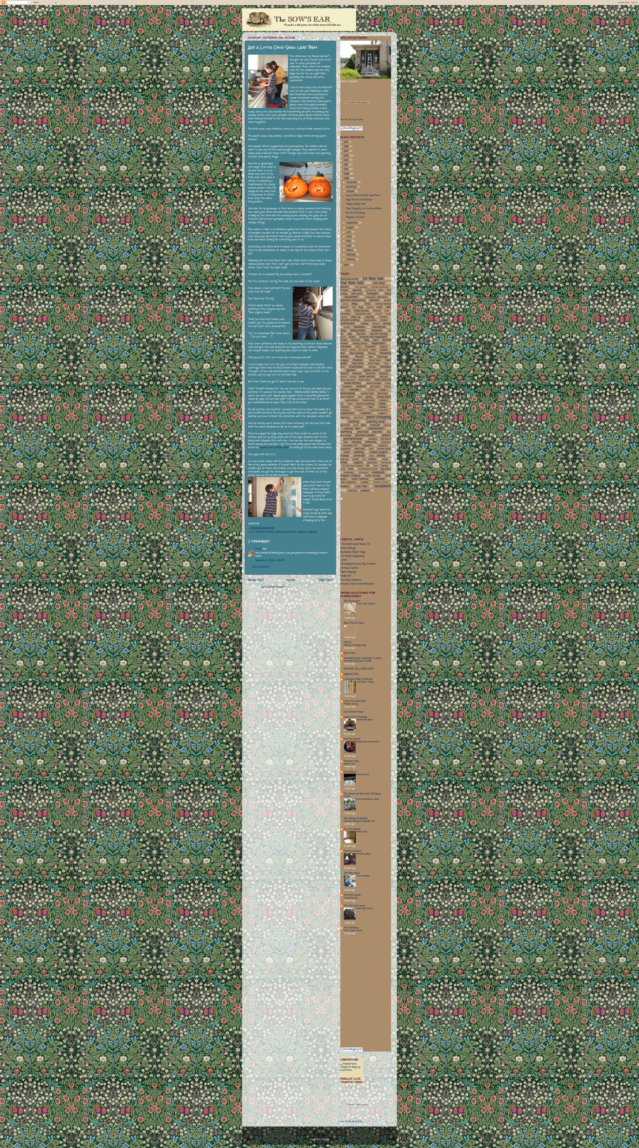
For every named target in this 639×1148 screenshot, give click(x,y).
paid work (358, 417)
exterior (343, 350)
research (383, 445)
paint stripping (378, 417)
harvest (343, 377)
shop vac (344, 459)
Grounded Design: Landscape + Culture (363, 658)
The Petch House (352, 895)
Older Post (325, 580)
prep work (377, 432)
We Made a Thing (365, 682)
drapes (352, 337)
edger (375, 340)
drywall (343, 340)
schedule (344, 456)
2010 (346, 169)
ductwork (355, 340)
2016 (346, 146)
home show (364, 380)
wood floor (361, 486)
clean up (355, 317)
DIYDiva (347, 642)
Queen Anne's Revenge (355, 717)
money (382, 407)
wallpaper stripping (350, 475)
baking (388, 293)
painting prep (375, 422)
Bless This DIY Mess (354, 623)
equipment (378, 343)
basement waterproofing (352, 300)
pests (356, 425)
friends (270, 532)
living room (384, 397)
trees (350, 469)
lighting (369, 397)
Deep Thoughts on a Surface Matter (364, 208)
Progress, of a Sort (355, 217)
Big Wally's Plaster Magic (353, 552)
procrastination (353, 439)
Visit (351, 119)
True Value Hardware (350, 580)
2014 (346, 151)
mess (382, 404)
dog (349, 334)
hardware (383, 373)
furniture (385, 367)
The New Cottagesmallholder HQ (359, 821)
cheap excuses (361, 311)
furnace (372, 367)
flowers (359, 357)
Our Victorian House (354, 712)
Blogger (325, 1139)
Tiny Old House (351, 928)
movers (360, 410)
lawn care (383, 393)
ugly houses (385, 469)
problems (386, 435)
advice (344, 287)
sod (364, 459)
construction (370, 320)
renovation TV (350, 445)
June (349, 236)
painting (354, 422)
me (341, 403)
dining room (357, 331)
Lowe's (343, 560)
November (352, 187)
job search (375, 386)
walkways (363, 472)
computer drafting (349, 320)
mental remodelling (365, 403)
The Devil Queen (352, 829)
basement (351, 297)
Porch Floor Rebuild (366, 603)
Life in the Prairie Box (355, 701)
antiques (344, 290)
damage (387, 324)
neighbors (366, 413)
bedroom (387, 300)
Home (291, 580)
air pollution (361, 287)
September (352, 223)
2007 (346, 265)
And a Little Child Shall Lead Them (363, 195)
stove (385, 459)
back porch (356, 294)
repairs (367, 445)
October (351, 191)
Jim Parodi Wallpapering (352, 556)
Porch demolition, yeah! (368, 799)
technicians (372, 462)
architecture (371, 290)
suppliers (358, 462)
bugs (361, 307)
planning (387, 425)
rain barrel (386, 439)
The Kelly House (352, 873)
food (371, 357)
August (351, 227)
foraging (344, 360)
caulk (348, 310)
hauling (353, 377)
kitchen (354, 390)
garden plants (371, 370)
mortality (344, 410)
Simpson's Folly (351, 761)
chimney (377, 310)
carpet (379, 307)
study (343, 462)
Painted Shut (363, 774)
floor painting (356, 353)
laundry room (367, 393)
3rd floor (379, 283)
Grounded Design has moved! (357, 661)
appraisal (357, 290)
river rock (360, 449)
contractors (347, 324)
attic (381, 290)
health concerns (367, 377)
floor (342, 353)
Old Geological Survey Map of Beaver (358, 564)
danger (347, 327)
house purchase (374, 383)
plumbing (345, 432)
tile (367, 466)
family (352, 350)
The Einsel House (352, 851)
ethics (358, 347)
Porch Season (363, 875)
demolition (261, 532)
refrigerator (386, 442)
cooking (364, 323)
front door (375, 360)
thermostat (386, 462)
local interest (352, 400)
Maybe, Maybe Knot (356, 204)
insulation (361, 386)
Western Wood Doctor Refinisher (357, 584)
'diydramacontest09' (349, 279)
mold (370, 407)
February (351, 255)
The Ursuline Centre (353, 930)
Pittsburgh (375, 425)
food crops (382, 357)
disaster (377, 331)
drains (343, 337)
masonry (383, 400)
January (351, 259)
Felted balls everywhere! (368, 741)
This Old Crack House (354, 906)
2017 (346, 142)
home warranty (383, 380)
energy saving (359, 343)
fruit (342, 367)
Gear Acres (349, 653)
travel (342, 469)
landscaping (347, 393)
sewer (371, 456)
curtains (376, 324)
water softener (360, 479)
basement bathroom (376, 297)
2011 (346, 165)
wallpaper (301, 532)
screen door (359, 456)
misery (358, 407)
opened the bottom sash (274, 447)
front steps (373, 363)
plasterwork (376, 428)
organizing (344, 417)
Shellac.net (345, 576)
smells (355, 459)
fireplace (384, 350)
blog (354, 304)
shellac (381, 456)
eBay (366, 340)
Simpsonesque (351, 897)
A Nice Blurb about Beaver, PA (355, 544)
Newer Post (256, 580)
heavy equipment (347, 380)
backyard (372, 294)
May (349, 241)
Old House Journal (349, 568)
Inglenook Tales (351, 674)
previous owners (365, 435)
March (350, 250)
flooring (371, 353)
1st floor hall (373, 279)
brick (354, 307)
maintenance (368, 400)
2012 (346, 160)
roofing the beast (365, 719)
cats (388, 307)
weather (380, 479)
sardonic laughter (379, 452)
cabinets (370, 307)
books (367, 304)
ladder (383, 390)
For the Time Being (355, 213)
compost (383, 317)
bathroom (374, 300)
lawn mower (346, 397)
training (384, 465)
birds (345, 304)
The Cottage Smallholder (356, 818)
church (379, 314)
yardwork (365, 491)
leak (360, 397)
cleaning (369, 317)
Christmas (345, 314)
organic (382, 413)
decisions (359, 327)
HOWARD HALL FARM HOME (359, 669)
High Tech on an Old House (359, 200)
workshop (352, 490)
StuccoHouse (350, 772)
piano (363, 425)
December (352, 182)
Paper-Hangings (348, 572)
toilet (375, 466)
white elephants (348, 482)
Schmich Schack (352, 739)
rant (346, 442)
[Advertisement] (355, 518)
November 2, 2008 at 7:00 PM (270, 560)
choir (387, 311)
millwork (344, 407)
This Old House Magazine (352, 466)
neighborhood (346, 413)
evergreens (370, 346)
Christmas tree (362, 314)
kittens (371, 390)
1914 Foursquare (352, 601)
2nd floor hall (351, 283)
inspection (347, 386)
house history (352, 383)
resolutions (345, 448)
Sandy (259, 549)
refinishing (370, 442)
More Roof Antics (365, 908)
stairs (372, 459)
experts (383, 346)
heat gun (384, 376)
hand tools (291, 532)
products (373, 439)
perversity (345, 425)
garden (351, 370)
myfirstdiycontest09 (378, 410)
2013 (346, 156)
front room (357, 363)
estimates (345, 347)
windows (344, 486)
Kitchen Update (364, 853)
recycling (356, 442)
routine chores (384, 448)
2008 (347, 178)
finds (373, 350)
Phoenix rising (350, 704)
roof (371, 448)
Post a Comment (260, 567)
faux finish (363, 350)
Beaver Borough (348, 548)
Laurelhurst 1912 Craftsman (358, 679)
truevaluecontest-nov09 (367, 469)
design (343, 330)
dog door (361, 334)
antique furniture (380, 287)
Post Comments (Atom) (273, 587)
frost (386, 363)
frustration (356, 367)
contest (384, 320)
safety (347, 452)
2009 (347, 174)
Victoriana (348, 472)
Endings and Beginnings (355, 645)
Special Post (349, 763)
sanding (358, 452)
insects (388, 383)
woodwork (312, 532)
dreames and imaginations (373, 337)
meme (350, 404)
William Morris (381, 482)
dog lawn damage (378, 334)
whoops (364, 482)
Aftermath (362, 831)
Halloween (280, 532)
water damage (373, 475)
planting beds (352, 428)
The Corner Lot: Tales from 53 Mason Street (362, 795)
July (349, 232)
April (349, 246)
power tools (362, 432)
